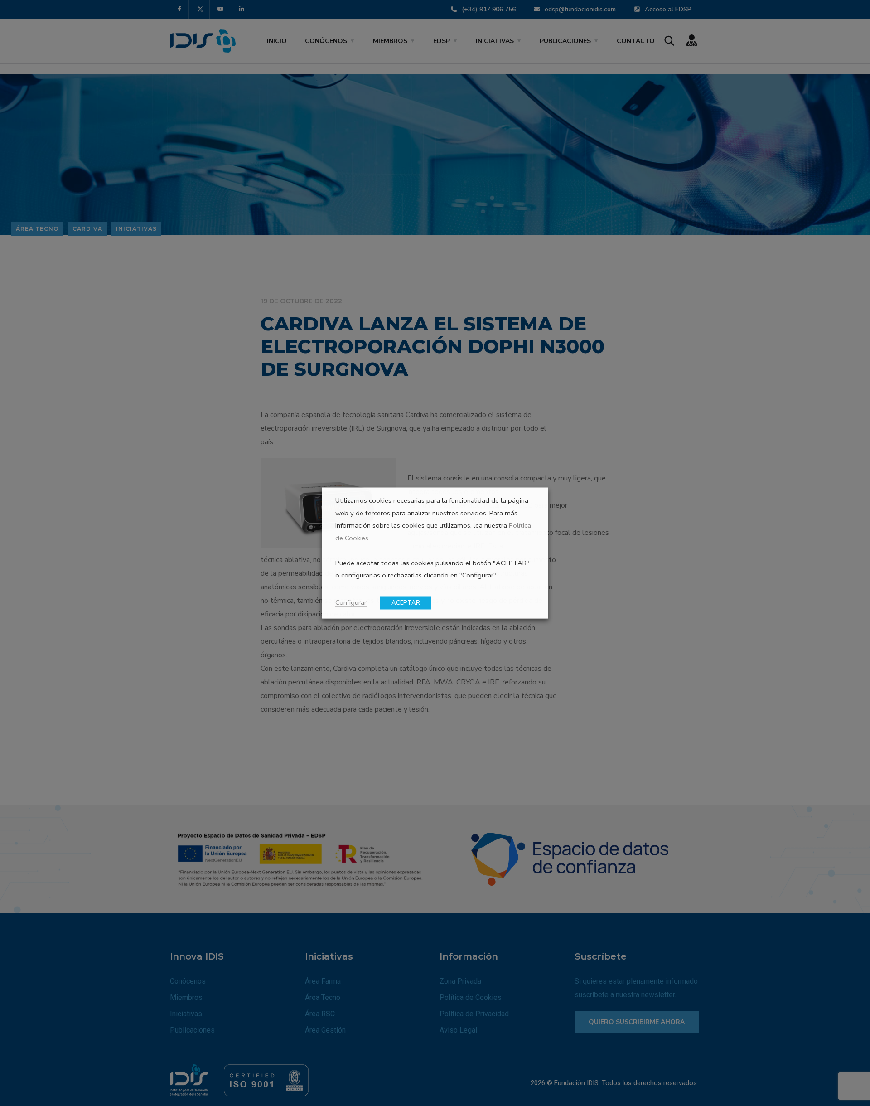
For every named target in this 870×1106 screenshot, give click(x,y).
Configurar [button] (351, 602)
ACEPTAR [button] (406, 603)
